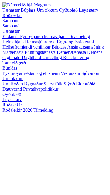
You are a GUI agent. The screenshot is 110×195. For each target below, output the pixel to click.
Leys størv (88, 10)
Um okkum (48, 10)
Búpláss (29, 10)
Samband (11, 20)
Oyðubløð (69, 10)
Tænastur (11, 10)
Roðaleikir (12, 15)
